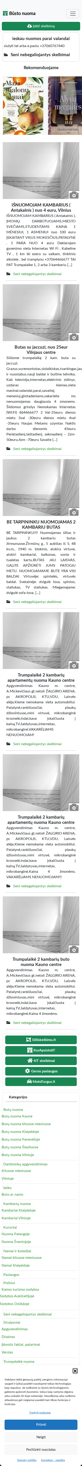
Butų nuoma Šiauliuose (20, 1147)
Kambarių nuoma (17, 1204)
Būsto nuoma (22, 13)
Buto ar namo (12, 1194)
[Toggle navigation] (73, 13)
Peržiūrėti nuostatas (41, 1449)
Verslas (7, 1352)
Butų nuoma (13, 1109)
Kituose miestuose (16, 1171)
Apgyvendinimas (15, 1329)
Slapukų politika (26, 1460)
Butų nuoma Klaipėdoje (20, 1132)
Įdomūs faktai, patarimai (21, 1344)
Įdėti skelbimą (43, 26)
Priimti (41, 1424)
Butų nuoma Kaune (17, 1116)
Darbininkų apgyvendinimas (25, 1164)
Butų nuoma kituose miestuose (26, 1124)
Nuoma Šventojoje (16, 1242)
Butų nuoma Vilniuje (18, 1155)
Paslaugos (11, 1275)
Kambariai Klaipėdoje (19, 1210)
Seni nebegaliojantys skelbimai (37, 274)
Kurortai (10, 1227)
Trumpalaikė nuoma (18, 1361)
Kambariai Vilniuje (16, 1218)
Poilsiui (9, 1283)
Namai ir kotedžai (17, 1251)
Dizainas (8, 1337)
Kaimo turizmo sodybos (20, 1289)
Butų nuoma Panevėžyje (21, 1139)
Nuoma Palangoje (16, 1234)
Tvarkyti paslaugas (40, 1412)
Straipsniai (11, 1322)
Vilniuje (8, 1178)
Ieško (7, 1188)
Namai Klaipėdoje (16, 1265)
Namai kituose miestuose (21, 1258)
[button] (75, 1370)
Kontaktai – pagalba (53, 1460)
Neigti (41, 1437)
